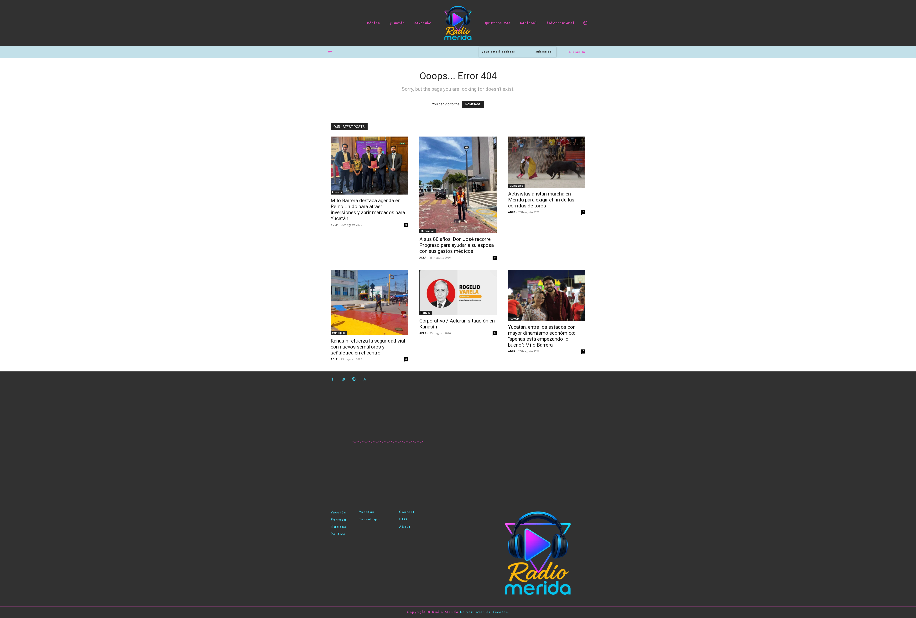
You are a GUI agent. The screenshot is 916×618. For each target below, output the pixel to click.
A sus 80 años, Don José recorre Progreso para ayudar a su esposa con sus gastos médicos (456, 245)
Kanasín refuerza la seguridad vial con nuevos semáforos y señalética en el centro (368, 347)
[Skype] (354, 379)
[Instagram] (343, 379)
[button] (585, 22)
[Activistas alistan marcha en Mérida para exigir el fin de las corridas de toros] (546, 162)
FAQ (403, 519)
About (405, 527)
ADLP (334, 225)
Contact (407, 512)
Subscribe (544, 51)
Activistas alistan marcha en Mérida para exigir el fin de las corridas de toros (541, 200)
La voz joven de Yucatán (484, 612)
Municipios (427, 231)
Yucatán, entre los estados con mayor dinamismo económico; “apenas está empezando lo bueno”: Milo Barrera (542, 336)
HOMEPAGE (472, 104)
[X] (364, 379)
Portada (337, 192)
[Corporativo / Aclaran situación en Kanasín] (458, 292)
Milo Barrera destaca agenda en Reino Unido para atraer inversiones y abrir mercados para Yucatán (368, 209)
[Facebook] (332, 379)
